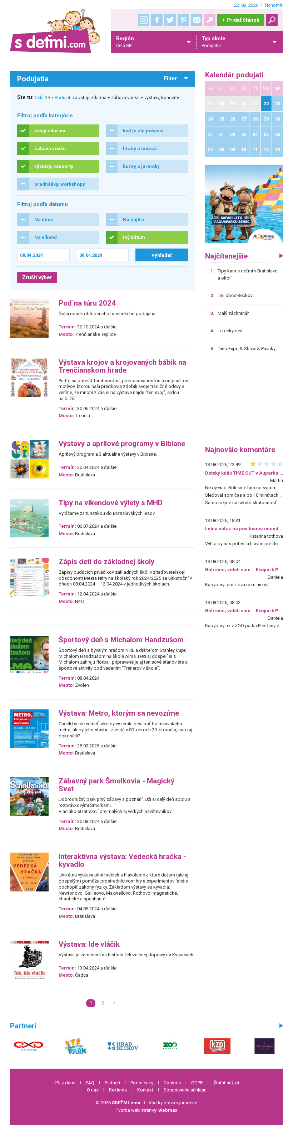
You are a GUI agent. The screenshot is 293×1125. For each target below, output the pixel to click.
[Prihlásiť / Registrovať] (209, 20)
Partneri (112, 1082)
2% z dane (64, 1082)
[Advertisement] (244, 401)
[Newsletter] (196, 20)
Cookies (172, 1082)
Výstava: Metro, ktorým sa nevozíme (119, 713)
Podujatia (64, 97)
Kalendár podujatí (234, 75)
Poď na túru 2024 (87, 303)
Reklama (118, 1090)
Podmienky (141, 1082)
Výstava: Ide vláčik (89, 944)
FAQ (90, 1082)
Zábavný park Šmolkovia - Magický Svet (116, 785)
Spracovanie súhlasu (185, 1090)
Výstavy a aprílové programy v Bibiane (122, 444)
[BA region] (244, 203)
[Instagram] (143, 20)
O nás (93, 1090)
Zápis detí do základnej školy (106, 562)
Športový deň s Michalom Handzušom (121, 640)
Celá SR (42, 97)
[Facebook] (157, 20)
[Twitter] (170, 20)
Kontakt (145, 1090)
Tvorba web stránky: (147, 1110)
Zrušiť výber (37, 277)
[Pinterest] (183, 20)
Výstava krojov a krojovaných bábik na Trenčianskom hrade (122, 366)
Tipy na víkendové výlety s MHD (111, 503)
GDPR (197, 1082)
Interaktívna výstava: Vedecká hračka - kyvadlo (122, 861)
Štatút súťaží (226, 1082)
